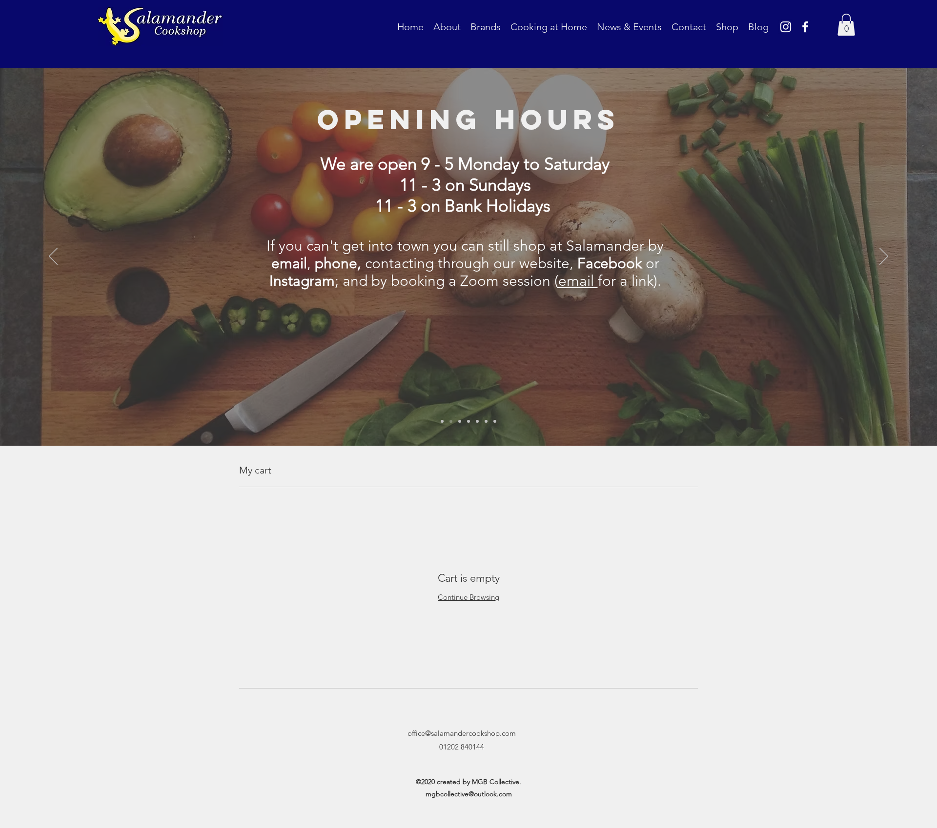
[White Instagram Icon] (785, 27)
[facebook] (805, 27)
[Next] (883, 257)
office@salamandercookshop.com (461, 733)
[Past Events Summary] (477, 421)
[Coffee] (459, 421)
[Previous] (53, 257)
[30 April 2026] (486, 421)
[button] (846, 25)
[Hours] (450, 421)
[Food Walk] (468, 421)
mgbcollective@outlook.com (469, 793)
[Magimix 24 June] (494, 421)
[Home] (442, 421)
